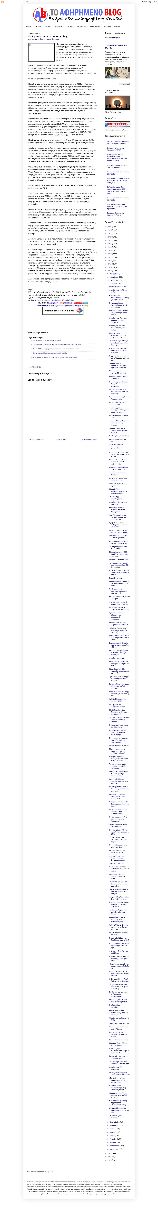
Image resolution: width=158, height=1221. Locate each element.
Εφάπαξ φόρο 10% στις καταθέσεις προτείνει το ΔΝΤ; (119, 832)
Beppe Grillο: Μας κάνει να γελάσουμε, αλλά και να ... (119, 358)
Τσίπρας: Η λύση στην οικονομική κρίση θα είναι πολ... (118, 630)
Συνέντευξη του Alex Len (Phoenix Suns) (118, 1057)
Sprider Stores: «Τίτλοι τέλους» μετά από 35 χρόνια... (118, 1095)
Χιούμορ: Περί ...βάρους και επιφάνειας (118, 1044)
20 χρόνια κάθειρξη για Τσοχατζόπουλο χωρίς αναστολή (118, 986)
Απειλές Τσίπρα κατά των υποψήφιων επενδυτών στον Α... (119, 572)
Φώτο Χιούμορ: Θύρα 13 (118, 287)
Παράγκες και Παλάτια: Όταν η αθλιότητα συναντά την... (118, 733)
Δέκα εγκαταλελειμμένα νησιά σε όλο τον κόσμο (119, 1074)
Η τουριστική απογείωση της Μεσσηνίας (118, 726)
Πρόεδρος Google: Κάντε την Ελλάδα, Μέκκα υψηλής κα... (119, 904)
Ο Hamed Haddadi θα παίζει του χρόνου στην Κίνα (119, 1110)
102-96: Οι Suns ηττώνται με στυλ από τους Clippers (119, 720)
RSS (51, 1172)
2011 (110, 1157)
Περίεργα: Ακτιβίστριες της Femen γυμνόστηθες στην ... (119, 958)
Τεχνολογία (70, 26)
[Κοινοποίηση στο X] (35, 367)
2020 (110, 247)
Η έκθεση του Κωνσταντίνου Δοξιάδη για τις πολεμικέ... (119, 298)
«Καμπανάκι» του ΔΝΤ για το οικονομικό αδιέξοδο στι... (119, 966)
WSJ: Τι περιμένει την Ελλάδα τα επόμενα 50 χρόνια (119, 869)
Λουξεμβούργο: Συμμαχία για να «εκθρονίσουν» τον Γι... (119, 583)
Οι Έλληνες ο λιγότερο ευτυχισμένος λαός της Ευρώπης (119, 391)
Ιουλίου (113, 1129)
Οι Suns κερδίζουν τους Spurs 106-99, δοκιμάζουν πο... (118, 811)
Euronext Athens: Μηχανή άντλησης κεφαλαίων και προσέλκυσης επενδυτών (56, 349)
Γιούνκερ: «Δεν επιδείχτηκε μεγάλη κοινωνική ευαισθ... (117, 1088)
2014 (110, 267)
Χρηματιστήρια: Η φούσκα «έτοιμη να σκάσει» (47, 340)
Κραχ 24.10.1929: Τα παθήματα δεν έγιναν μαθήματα (118, 525)
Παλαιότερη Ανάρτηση (88, 439)
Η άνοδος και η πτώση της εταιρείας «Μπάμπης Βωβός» (118, 1103)
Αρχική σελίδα (61, 439)
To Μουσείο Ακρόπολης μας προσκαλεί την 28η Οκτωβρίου (119, 565)
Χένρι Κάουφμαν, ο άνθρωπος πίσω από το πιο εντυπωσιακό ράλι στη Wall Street (57, 344)
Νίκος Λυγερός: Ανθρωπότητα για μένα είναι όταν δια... (119, 1051)
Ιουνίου (113, 1132)
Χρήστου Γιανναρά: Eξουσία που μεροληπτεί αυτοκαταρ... (116, 616)
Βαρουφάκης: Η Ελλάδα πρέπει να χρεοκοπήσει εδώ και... (119, 645)
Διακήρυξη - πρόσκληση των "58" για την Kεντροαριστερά (118, 774)
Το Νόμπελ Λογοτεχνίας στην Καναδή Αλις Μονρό (118, 912)
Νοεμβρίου (114, 277)
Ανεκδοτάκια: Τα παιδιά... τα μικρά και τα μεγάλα (118, 603)
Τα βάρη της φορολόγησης (115, 498)
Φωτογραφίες (82, 26)
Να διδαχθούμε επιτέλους (119, 436)
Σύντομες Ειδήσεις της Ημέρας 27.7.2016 (116, 214)
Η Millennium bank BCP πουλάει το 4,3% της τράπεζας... (118, 350)
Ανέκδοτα (107, 26)
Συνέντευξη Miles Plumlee (119, 1023)
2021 (110, 244)
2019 (110, 250)
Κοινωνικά (58, 26)
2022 (110, 240)
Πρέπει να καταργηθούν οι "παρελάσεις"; (119, 398)
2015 (110, 264)
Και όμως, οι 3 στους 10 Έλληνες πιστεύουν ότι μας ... (119, 804)
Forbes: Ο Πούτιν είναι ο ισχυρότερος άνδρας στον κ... (118, 313)
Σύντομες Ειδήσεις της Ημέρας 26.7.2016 (116, 149)
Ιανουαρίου (114, 1149)
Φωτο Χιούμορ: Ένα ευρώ (119, 746)
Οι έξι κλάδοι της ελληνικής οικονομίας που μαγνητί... (118, 591)
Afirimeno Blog (37, 39)
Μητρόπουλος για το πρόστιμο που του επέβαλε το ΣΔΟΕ (117, 751)
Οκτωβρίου (114, 280)
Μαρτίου (113, 1142)
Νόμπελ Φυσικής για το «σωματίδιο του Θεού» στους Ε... (119, 973)
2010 (110, 1160)
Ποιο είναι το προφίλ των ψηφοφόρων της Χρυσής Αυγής (118, 819)
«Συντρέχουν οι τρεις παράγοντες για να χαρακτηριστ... (117, 1080)
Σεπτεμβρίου (115, 1122)
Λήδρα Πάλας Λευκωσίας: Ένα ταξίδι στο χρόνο (119, 898)
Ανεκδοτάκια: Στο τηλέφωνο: (115, 1068)
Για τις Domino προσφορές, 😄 (63, 305)
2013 (110, 271)
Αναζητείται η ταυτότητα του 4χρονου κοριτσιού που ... (119, 663)
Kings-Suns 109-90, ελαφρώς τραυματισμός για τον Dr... (119, 671)
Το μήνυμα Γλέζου (116, 283)
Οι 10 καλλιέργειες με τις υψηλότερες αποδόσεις (119, 608)
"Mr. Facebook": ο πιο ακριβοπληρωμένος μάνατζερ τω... (117, 517)
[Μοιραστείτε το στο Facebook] (37, 367)
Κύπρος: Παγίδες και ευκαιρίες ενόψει (117, 851)
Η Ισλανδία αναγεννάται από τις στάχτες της (118, 846)
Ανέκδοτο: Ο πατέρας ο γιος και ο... (118, 503)
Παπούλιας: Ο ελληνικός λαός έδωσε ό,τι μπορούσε (118, 384)
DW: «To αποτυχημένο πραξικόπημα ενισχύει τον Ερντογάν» (117, 206)
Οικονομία (38, 26)
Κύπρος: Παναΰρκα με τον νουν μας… (119, 597)
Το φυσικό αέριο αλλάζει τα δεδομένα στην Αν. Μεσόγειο (118, 343)
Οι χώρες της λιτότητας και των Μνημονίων (118, 372)
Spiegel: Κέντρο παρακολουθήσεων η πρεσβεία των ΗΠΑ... (118, 365)
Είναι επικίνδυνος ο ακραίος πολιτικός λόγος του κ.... (117, 510)
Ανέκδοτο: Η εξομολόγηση (119, 560)
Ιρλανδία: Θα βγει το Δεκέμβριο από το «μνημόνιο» (117, 796)
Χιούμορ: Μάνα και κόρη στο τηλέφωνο (118, 1028)
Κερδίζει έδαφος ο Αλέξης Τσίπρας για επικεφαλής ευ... (119, 694)
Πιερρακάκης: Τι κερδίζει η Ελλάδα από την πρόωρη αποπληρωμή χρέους (55, 357)
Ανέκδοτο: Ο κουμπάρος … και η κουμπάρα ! (118, 468)
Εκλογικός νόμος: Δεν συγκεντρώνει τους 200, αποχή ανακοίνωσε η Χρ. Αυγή (116, 190)
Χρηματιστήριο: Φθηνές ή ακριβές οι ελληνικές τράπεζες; (50, 353)
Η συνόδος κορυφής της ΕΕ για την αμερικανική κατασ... (119, 454)
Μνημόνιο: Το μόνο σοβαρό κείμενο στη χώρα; (118, 876)
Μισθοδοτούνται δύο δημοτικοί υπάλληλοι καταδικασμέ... (118, 712)
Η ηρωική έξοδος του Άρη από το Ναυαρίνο (117, 166)
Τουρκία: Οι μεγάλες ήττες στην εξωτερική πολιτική (119, 423)
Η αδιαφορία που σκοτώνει (115, 1006)
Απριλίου (113, 1139)
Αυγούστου (114, 1125)
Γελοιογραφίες (95, 26)
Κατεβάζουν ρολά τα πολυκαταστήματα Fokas (117, 328)
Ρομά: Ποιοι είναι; (116, 578)
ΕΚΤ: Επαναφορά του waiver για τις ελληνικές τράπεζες (118, 142)
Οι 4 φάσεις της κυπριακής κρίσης (117, 706)
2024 (110, 233)
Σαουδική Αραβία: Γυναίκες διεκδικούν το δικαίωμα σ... (118, 447)
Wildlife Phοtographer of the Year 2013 (118, 700)
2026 (110, 227)
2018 (110, 254)
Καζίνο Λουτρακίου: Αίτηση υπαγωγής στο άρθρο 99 (118, 1012)
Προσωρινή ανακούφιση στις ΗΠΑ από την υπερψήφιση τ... (118, 740)
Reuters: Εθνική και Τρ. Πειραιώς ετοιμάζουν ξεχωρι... (118, 1034)
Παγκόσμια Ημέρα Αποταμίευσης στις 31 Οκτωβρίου (118, 305)
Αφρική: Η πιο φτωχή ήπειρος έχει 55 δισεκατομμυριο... (117, 858)
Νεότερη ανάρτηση (36, 439)
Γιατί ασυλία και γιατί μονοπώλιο (117, 403)
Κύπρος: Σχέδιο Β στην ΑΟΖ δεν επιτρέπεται (118, 1001)
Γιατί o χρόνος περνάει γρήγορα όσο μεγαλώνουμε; (118, 994)
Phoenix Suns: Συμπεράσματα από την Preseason (118, 491)
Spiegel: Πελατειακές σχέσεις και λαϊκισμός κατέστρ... (118, 430)
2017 (110, 257)
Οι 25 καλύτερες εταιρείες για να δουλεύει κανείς (119, 542)
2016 (110, 261)
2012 (110, 1153)
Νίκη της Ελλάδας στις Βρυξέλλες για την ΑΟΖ (119, 939)
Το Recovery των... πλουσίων (116, 1117)
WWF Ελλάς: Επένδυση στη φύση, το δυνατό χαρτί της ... (118, 927)
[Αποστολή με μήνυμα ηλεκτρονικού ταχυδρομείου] (30, 367)
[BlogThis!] (33, 367)
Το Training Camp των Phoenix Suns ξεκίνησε (119, 1063)
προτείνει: (63, 303)
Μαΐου (112, 1135)
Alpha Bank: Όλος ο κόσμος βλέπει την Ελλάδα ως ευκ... (117, 919)
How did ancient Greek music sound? (118, 479)
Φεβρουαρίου (115, 1146)
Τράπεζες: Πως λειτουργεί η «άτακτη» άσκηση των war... (119, 679)
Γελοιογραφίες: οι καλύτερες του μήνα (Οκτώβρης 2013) (117, 335)
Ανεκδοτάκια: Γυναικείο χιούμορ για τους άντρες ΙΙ (118, 320)
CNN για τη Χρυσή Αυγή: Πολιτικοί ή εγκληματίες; (119, 980)
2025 (110, 230)
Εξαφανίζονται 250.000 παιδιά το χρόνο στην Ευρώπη (118, 554)
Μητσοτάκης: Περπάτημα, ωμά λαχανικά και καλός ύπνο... (119, 637)
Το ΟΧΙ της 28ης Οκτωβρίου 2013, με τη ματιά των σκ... (119, 410)
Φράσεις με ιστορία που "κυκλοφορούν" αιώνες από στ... (118, 789)
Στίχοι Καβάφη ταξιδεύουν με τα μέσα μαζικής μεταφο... (119, 686)
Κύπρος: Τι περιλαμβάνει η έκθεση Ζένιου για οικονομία (118, 653)
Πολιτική (48, 26)
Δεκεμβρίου (114, 274)
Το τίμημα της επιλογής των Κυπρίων (118, 548)
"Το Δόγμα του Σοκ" (116, 863)
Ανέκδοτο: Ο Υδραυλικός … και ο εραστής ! (118, 537)
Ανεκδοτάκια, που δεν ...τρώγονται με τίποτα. (119, 623)
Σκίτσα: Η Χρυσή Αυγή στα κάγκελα (118, 825)
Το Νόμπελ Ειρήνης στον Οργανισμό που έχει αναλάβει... (118, 884)
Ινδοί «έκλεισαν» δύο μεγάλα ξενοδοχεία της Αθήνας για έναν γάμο (118, 180)
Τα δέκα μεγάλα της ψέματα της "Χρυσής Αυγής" (118, 839)
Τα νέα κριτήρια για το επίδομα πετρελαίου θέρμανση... (118, 766)
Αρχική (28, 26)
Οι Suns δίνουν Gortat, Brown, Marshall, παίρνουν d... (118, 462)
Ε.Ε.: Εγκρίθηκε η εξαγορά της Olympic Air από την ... (119, 945)
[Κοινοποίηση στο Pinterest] (40, 367)
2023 (110, 237)
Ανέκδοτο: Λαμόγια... (117, 658)
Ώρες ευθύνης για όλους (118, 1040)
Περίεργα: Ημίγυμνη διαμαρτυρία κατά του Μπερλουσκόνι (118, 758)
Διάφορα (117, 26)
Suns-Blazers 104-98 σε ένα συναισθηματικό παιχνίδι (118, 891)
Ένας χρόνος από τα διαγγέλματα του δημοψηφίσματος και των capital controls (117, 157)
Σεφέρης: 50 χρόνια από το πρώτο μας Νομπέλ (118, 531)
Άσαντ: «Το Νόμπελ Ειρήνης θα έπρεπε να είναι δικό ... (118, 781)
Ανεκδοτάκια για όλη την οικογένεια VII (118, 377)
